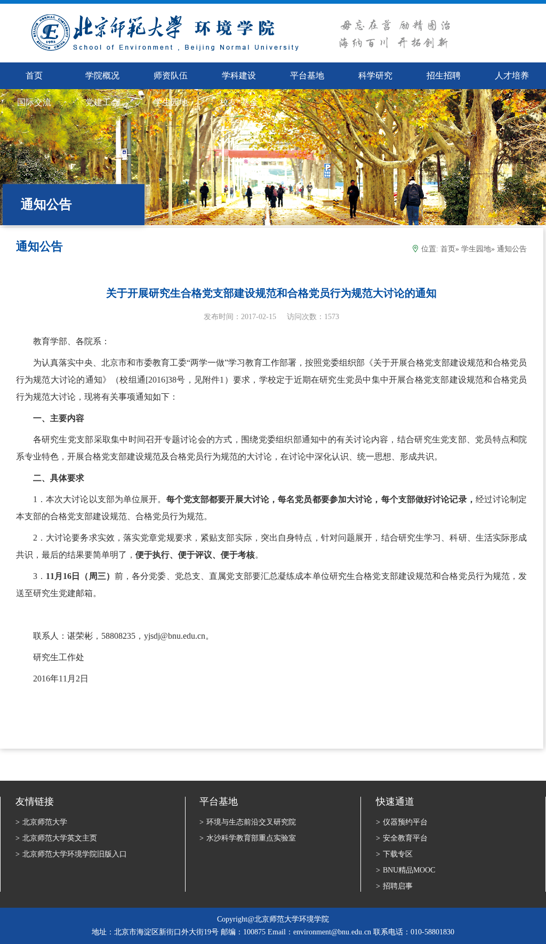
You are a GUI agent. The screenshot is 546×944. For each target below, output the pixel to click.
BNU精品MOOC (405, 870)
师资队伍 (171, 75)
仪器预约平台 (402, 822)
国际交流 (34, 102)
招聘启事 (394, 886)
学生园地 (171, 102)
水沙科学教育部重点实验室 (247, 838)
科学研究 (375, 75)
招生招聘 (444, 75)
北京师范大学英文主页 (56, 838)
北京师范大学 (41, 822)
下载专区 (394, 854)
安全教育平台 (402, 838)
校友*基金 (239, 102)
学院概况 (102, 75)
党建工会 (102, 102)
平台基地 (307, 75)
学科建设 (239, 75)
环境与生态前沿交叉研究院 (247, 822)
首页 (447, 249)
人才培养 (512, 75)
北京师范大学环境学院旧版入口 (71, 854)
